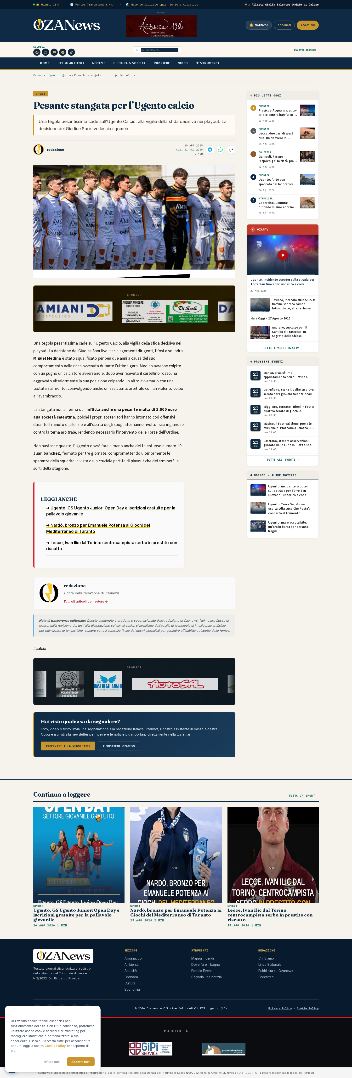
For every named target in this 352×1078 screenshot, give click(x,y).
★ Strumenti (207, 63)
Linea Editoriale (270, 964)
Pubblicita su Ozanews (275, 971)
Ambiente (132, 964)
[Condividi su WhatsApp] (220, 149)
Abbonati (284, 25)
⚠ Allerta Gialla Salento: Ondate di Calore (283, 4)
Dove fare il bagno (205, 964)
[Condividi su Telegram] (210, 149)
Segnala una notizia (206, 977)
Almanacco (133, 958)
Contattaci (266, 977)
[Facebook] (36, 52)
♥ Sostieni (308, 25)
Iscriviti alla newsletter (68, 746)
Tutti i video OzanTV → (283, 348)
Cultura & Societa (129, 63)
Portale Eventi (201, 971)
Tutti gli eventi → (283, 459)
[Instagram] (45, 52)
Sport (53, 75)
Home (44, 63)
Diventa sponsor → (306, 49)
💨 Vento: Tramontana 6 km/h (92, 4)
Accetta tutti (80, 1062)
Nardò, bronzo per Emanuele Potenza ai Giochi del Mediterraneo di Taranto (175, 912)
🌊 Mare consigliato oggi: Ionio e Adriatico (162, 4)
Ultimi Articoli (70, 63)
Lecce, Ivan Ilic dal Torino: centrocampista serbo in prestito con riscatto (270, 914)
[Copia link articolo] (231, 149)
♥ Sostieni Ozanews (119, 746)
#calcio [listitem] (39, 648)
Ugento (66, 75)
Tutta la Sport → (304, 795)
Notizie (98, 63)
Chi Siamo (266, 958)
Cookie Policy (308, 1008)
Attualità (131, 971)
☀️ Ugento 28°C (48, 4)
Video (183, 63)
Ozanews (39, 75)
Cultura (130, 983)
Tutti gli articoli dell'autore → (85, 601)
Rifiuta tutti (52, 1062)
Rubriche (162, 63)
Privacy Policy (280, 1008)
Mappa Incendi (202, 958)
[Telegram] (62, 52)
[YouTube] (54, 52)
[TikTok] (71, 52)
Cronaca (131, 977)
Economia (132, 989)
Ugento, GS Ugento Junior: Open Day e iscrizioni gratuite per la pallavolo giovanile (76, 914)
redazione (55, 150)
